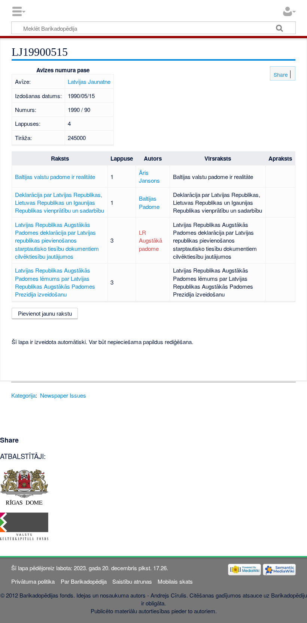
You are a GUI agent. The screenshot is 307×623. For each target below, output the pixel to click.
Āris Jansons (149, 176)
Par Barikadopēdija (84, 581)
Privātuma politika (33, 581)
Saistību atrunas (132, 581)
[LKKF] (24, 525)
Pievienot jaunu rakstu (45, 313)
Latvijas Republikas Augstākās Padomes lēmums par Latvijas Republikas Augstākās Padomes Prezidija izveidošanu (55, 282)
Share (280, 74)
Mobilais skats (175, 581)
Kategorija (23, 395)
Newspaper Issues (63, 395)
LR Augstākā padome (150, 240)
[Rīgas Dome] (24, 486)
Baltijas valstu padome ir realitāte (55, 176)
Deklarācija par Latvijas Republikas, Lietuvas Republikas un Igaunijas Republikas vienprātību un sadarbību (59, 203)
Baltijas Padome (149, 202)
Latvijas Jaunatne (89, 81)
